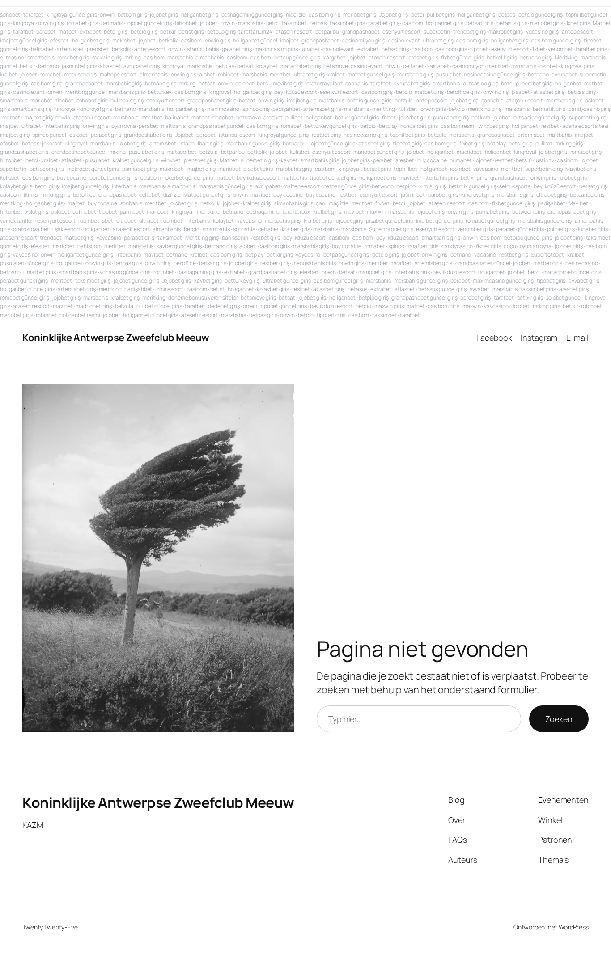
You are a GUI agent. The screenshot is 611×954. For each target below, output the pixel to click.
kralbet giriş (257, 203)
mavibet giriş (288, 83)
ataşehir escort (294, 31)
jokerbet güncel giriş (188, 178)
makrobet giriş (505, 31)
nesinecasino (581, 263)
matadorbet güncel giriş (572, 272)
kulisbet (407, 109)
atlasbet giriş (549, 92)
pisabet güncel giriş (389, 220)
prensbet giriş (200, 160)
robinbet (228, 74)
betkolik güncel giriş (472, 186)
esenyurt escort (401, 31)
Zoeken (559, 718)
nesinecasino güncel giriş (494, 74)
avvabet (479, 289)
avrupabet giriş (141, 66)
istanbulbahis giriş (201, 143)
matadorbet (181, 152)
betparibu (327, 31)
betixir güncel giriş (357, 117)
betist (217, 289)
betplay (225, 66)
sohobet (10, 14)
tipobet (479, 49)
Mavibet (578, 203)
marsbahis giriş (415, 74)
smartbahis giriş (32, 109)
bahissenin (235, 237)
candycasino (457, 246)
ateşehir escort (199, 315)
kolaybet (266, 66)
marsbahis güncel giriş (253, 143)
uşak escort (66, 229)
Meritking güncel (85, 92)
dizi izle (172, 194)
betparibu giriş (587, 194)
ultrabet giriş (438, 40)
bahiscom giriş (47, 169)
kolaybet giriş (16, 186)
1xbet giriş (578, 23)
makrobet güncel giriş (93, 169)
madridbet (469, 152)
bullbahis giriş (127, 100)
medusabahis (80, 74)
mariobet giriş (359, 14)
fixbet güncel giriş (462, 57)
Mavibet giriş (580, 169)
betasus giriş (511, 23)
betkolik (168, 40)
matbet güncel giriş (371, 74)
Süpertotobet (547, 254)
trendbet (50, 237)
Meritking (566, 57)
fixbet (389, 117)
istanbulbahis (202, 49)
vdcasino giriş (542, 31)
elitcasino (12, 57)
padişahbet (286, 109)
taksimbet (294, 23)
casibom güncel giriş (556, 40)
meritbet (497, 66)
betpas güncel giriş (346, 186)
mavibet (409, 178)
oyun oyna (123, 126)
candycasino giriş (590, 109)
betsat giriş (479, 23)
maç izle (296, 14)
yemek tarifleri (17, 220)
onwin (107, 14)
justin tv (544, 160)
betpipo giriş (374, 297)
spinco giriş (256, 109)
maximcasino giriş (276, 49)
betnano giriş (536, 57)
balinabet (42, 49)
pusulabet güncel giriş (26, 263)
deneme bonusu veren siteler (203, 297)
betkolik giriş (502, 57)
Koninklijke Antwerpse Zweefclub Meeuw (115, 337)
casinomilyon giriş (363, 40)
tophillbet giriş (407, 135)
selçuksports (514, 186)
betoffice (84, 194)
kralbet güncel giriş (135, 160)
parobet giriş (443, 194)
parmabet (132, 211)
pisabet (521, 92)
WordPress (574, 927)
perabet (148, 126)
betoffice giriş (463, 92)
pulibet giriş (441, 14)
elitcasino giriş (480, 83)
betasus (357, 289)
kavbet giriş (208, 280)
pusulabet (448, 74)
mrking (132, 57)
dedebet (222, 117)
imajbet (289, 40)
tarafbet (33, 14)
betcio (404, 92)
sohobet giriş (92, 100)
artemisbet (70, 49)
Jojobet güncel (564, 297)
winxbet (170, 160)
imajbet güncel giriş (23, 40)
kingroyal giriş (577, 66)
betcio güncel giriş (540, 14)
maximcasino (223, 109)
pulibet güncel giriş (159, 306)
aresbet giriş (423, 57)
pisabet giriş (258, 169)
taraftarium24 (255, 31)
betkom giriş (132, 14)
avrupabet (564, 74)
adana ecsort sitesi (585, 126)
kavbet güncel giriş (179, 246)
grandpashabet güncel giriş (424, 297)
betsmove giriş (258, 297)
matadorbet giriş (300, 66)
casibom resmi (458, 126)
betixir (167, 31)
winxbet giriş (494, 126)
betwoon (382, 186)
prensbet (98, 49)
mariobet (41, 100)
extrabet (90, 31)
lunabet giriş (593, 229)
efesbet (59, 40)
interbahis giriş (62, 126)
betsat (245, 66)
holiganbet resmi (79, 315)
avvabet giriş (584, 280)
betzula (404, 100)
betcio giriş (144, 31)
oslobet (548, 66)
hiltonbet (186, 23)
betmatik (112, 23)
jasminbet (413, 194)
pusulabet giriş (451, 117)
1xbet (538, 49)
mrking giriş (569, 143)
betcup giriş (221, 31)
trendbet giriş (469, 31)
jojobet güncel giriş (149, 23)
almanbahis (209, 57)
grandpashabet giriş (211, 100)
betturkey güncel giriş (331, 126)
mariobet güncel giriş (378, 152)
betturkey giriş (242, 280)
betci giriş (115, 31)
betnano (48, 66)
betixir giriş (474, 178)
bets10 (523, 160)
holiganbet (568, 83)
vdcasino (485, 254)
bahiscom (89, 246)
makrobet (124, 40)
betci (417, 14)
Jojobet (184, 135)
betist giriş (191, 31)
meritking (383, 109)
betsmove (335, 66)
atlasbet (110, 66)
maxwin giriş (107, 57)
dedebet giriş (224, 306)
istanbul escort (237, 135)
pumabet (460, 160)
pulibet (293, 117)
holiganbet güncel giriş (85, 254)
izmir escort (169, 289)
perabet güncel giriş (113, 178)
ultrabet (31, 126)
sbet (107, 220)
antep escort (577, 31)
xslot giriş (36, 211)
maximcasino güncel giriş (503, 280)
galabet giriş (237, 49)
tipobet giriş (407, 143)
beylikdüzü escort (295, 92)
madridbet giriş (94, 306)
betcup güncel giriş (297, 57)
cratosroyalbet (324, 83)
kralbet (8, 74)
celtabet (413, 66)
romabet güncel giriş (490, 220)
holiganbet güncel (255, 40)
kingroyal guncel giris (72, 14)
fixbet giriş (471, 143)
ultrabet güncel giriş (287, 280)
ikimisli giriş (432, 186)
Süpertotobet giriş (391, 229)
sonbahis (356, 83)
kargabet (334, 57)
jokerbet (52, 143)
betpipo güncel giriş (528, 237)
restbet (550, 126)
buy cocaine (432, 160)
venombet (560, 49)
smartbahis (41, 57)
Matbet (229, 160)
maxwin (376, 211)
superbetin (437, 31)
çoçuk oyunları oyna (528, 246)
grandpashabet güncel (215, 126)
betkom (480, 117)
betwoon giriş (528, 211)
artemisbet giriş (322, 109)
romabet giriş (82, 23)
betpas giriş (582, 92)
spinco (396, 246)
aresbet (272, 117)
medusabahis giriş (313, 263)
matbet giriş (429, 92)
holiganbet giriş (199, 14)
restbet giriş (326, 135)
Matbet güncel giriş (206, 194)
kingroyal (24, 23)
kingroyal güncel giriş (283, 135)
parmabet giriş (139, 169)
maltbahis (173, 126)
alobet (207, 74)
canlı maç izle (332, 203)
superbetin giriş (587, 117)
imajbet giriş (301, 100)
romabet (50, 74)
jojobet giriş (164, 14)
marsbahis (250, 23)
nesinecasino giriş (365, 135)
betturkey (159, 92)
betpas (506, 14)
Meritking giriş (202, 237)
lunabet (310, 49)
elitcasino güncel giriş (539, 117)
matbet (67, 31)
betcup (509, 83)
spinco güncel (49, 135)
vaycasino (485, 169)
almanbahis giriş (293, 203)
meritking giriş (485, 109)
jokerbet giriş (414, 117)
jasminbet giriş (79, 66)
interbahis (124, 186)
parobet (45, 31)
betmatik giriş (549, 109)
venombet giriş (475, 229)
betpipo (405, 186)
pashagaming (263, 211)
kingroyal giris (95, 109)
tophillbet (405, 169)
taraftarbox (296, 211)
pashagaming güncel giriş (252, 14)
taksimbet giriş (347, 23)
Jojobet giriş (393, 14)
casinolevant (404, 40)
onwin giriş (51, 23)
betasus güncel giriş (442, 289)
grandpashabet (361, 31)
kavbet (289, 160)
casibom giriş (324, 14)
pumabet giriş (492, 211)
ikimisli (32, 194)
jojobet (208, 23)
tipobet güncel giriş (333, 178)
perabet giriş (537, 83)
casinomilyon (468, 66)
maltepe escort (118, 74)
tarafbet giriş (383, 23)
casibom (412, 23)
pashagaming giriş (199, 272)
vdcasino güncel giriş (125, 272)
